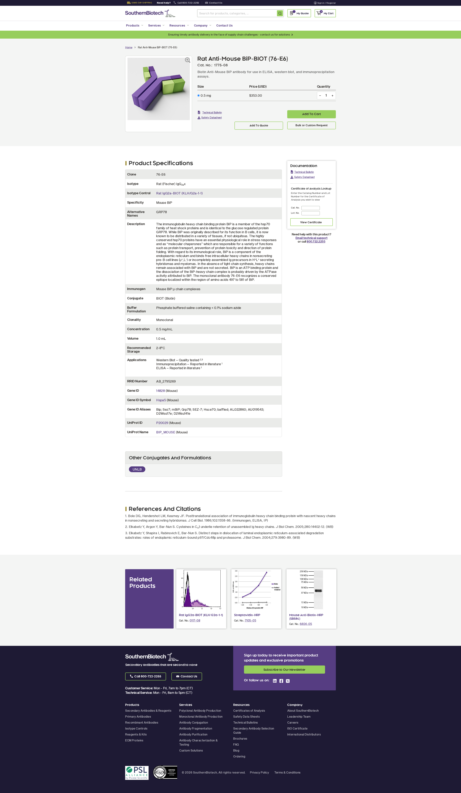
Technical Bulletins (245, 722)
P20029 (162, 423)
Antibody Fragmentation (195, 728)
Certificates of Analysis (249, 710)
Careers (292, 722)
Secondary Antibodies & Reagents (148, 710)
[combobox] (240, 13)
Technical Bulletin (212, 112)
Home (128, 47)
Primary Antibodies (138, 716)
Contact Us (215, 2)
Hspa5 (161, 400)
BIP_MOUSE (165, 432)
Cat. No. (295, 207)
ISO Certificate (297, 728)
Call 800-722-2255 (188, 2)
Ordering (239, 756)
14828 (160, 391)
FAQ (236, 744)
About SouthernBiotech (303, 710)
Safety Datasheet (211, 117)
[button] (145, 676)
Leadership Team (299, 716)
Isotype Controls (136, 728)
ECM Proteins (134, 740)
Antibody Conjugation (193, 722)
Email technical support (312, 238)
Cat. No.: (184, 620)
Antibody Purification (193, 734)
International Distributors (304, 734)
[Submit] (280, 13)
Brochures (240, 738)
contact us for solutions (275, 34)
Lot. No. (295, 213)
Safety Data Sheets (246, 716)
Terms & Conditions (287, 772)
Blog (236, 750)
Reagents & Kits (136, 734)
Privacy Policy (259, 772)
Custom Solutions (191, 750)
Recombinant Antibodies (141, 722)
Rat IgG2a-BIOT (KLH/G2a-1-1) (179, 193)
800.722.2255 (316, 241)
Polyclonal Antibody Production (200, 710)
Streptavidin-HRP (247, 615)
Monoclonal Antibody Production (201, 716)
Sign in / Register (326, 2)
